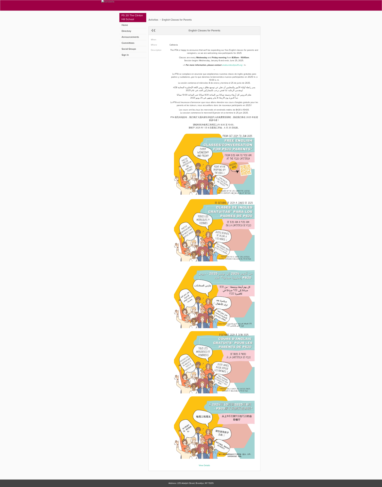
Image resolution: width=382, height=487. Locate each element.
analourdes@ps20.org (232, 65)
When (153, 40)
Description (156, 50)
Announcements (130, 37)
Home (125, 25)
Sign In (125, 55)
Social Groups (129, 49)
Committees (128, 43)
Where (154, 45)
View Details (204, 465)
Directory (126, 31)
